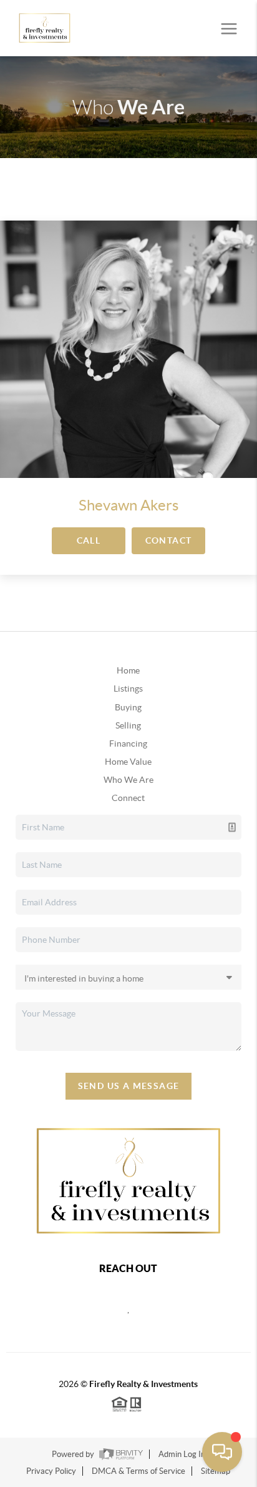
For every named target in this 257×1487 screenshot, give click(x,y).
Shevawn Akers (128, 505)
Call (89, 540)
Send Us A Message (129, 1086)
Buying (128, 707)
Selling (128, 725)
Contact (168, 540)
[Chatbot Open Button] (222, 1452)
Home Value (128, 762)
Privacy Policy (51, 1471)
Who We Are (128, 780)
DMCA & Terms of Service (138, 1471)
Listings (128, 689)
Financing (128, 743)
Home (128, 670)
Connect (128, 798)
